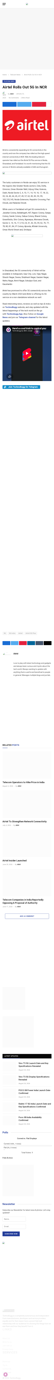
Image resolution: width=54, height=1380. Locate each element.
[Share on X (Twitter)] (24, 104)
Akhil (12, 94)
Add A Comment (27, 916)
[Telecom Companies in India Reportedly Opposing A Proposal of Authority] (27, 882)
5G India (12, 633)
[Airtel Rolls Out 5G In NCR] (27, 140)
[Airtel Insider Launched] (27, 843)
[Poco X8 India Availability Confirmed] (9, 1120)
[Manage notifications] (6, 1374)
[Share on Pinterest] (39, 104)
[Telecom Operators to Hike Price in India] (27, 765)
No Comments (14, 98)
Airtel (20, 633)
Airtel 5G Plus (31, 633)
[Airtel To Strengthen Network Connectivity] (27, 804)
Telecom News (9, 81)
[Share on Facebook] (10, 104)
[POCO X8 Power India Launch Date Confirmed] (9, 1093)
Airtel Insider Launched (14, 860)
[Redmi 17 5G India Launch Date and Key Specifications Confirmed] (9, 1107)
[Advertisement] (27, 39)
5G (5, 633)
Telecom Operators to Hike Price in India (23, 782)
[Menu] (4, 4)
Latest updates (11, 1056)
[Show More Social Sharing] (49, 104)
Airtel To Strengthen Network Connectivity (25, 821)
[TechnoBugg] (27, 4)
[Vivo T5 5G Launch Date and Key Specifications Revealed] (9, 1066)
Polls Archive (8, 1158)
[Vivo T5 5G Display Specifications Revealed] (9, 1080)
